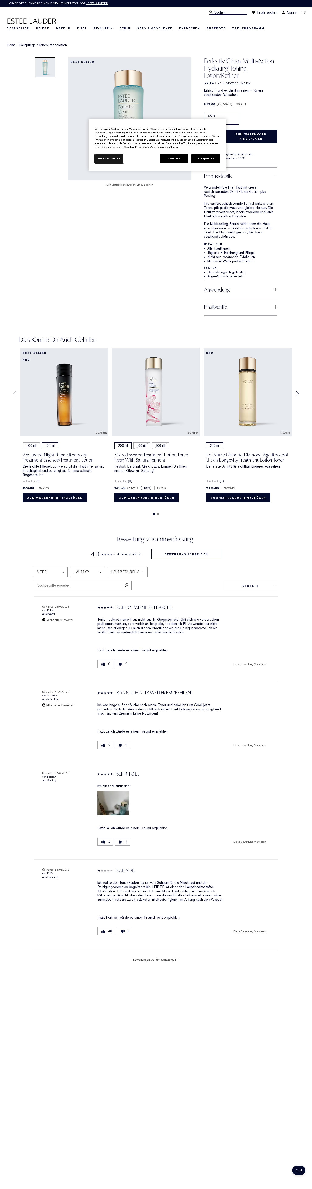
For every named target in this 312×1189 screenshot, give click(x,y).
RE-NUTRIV (103, 28)
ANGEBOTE (216, 28)
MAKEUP (63, 28)
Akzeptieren (205, 158)
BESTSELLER (18, 28)
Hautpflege (27, 45)
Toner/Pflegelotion (53, 45)
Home (11, 45)
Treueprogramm (248, 28)
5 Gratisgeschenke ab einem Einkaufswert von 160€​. (57, 3)
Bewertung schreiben (186, 554)
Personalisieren (109, 158)
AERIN (124, 28)
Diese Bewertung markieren (249, 664)
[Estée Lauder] (32, 20)
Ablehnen (173, 158)
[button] (113, 803)
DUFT (82, 28)
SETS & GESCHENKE (154, 28)
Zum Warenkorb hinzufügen (250, 136)
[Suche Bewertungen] (126, 585)
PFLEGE (42, 28)
